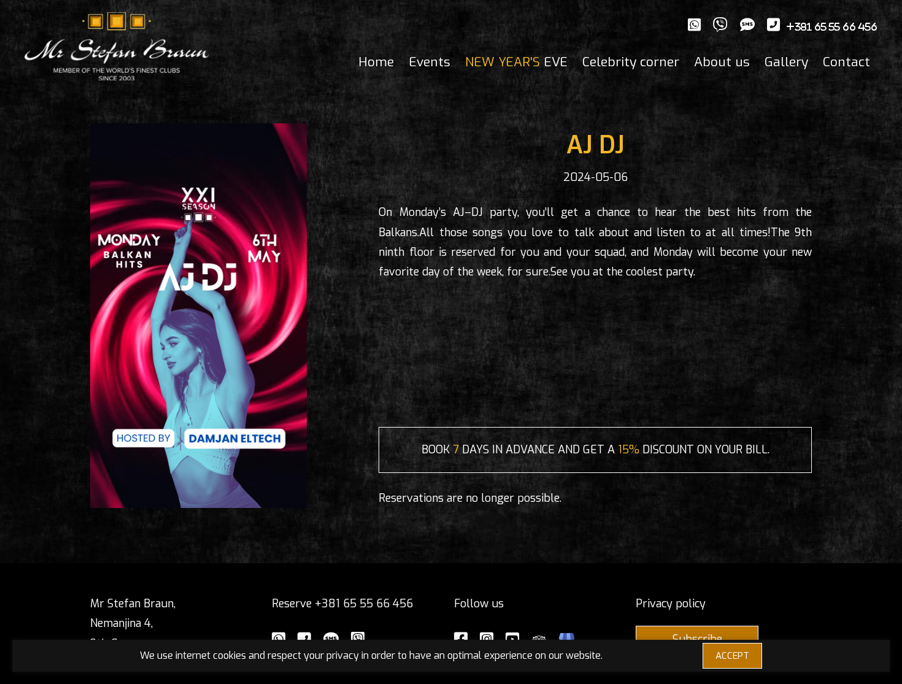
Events (429, 62)
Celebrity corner (630, 62)
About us (722, 62)
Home (376, 62)
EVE (516, 62)
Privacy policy (671, 603)
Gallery (786, 62)
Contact (846, 62)
